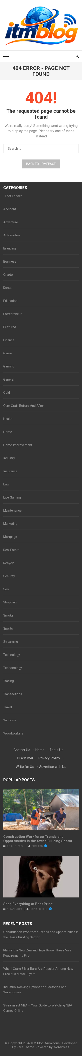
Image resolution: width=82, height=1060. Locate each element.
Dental (7, 288)
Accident (9, 209)
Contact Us (22, 750)
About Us (56, 750)
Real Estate (11, 550)
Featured (9, 327)
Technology (11, 655)
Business (9, 261)
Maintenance (12, 511)
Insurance (10, 471)
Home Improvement (17, 445)
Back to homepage (41, 164)
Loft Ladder (12, 196)
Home (7, 432)
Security (9, 576)
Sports (8, 628)
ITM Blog (37, 1043)
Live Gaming (12, 497)
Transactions (12, 694)
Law (6, 484)
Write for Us (25, 767)
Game (7, 353)
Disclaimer (25, 758)
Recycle (8, 563)
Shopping (10, 602)
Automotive (11, 235)
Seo (6, 589)
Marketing (10, 524)
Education (10, 301)
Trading (8, 681)
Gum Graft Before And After (23, 406)
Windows (9, 720)
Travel (7, 707)
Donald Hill (39, 909)
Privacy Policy (49, 758)
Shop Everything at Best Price (28, 904)
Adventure (10, 222)
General (8, 379)
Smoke (8, 615)
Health (7, 419)
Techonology (12, 668)
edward (37, 846)
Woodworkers (13, 733)
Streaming (10, 642)
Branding (9, 248)
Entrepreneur (12, 314)
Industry (9, 458)
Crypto (8, 275)
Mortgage (10, 537)
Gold (6, 393)
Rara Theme (25, 1047)
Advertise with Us (52, 767)
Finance (8, 340)
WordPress (61, 1047)
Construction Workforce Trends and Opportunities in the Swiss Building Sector (38, 839)
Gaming (8, 366)
